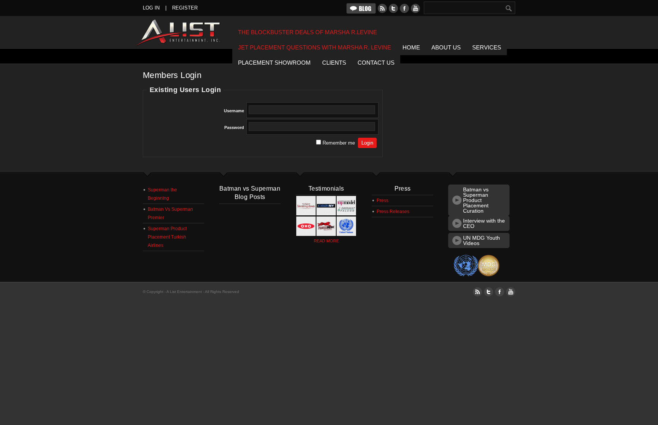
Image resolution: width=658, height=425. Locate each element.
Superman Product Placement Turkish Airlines (167, 237)
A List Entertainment (182, 32)
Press (382, 200)
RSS (382, 8)
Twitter (393, 8)
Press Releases (393, 211)
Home (411, 47)
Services (486, 47)
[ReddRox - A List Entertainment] (326, 234)
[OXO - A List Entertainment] (306, 234)
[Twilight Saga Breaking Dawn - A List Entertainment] (306, 213)
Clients (334, 62)
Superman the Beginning (162, 194)
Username (234, 110)
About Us (446, 47)
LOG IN (151, 8)
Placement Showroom (274, 62)
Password (234, 127)
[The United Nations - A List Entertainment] (346, 234)
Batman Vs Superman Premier (170, 213)
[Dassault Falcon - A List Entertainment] (346, 213)
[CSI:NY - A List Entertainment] (326, 213)
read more (326, 241)
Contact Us (376, 62)
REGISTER (185, 8)
